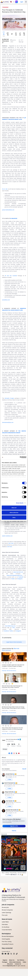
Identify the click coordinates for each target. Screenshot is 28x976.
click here (10, 543)
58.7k (13, 744)
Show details (19, 503)
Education (10, 964)
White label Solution (15, 962)
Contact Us (7, 874)
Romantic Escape (9, 398)
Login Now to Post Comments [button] (14, 642)
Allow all (14, 507)
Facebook (20, 577)
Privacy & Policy (13, 872)
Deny (14, 517)
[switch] (24, 487)
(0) (16, 35)
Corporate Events (7, 929)
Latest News (5, 922)
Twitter (13, 578)
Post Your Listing (6, 941)
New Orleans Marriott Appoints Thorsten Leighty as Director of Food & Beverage (12, 728)
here (13, 627)
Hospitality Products (7, 944)
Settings (7, 872)
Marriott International (5, 40)
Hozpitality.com (10, 965)
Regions (5, 960)
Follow (9, 779)
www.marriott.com (18, 572)
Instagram (19, 578)
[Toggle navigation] (25, 1)
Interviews (5, 924)
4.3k (8, 744)
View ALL (14, 830)
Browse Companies (7, 910)
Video (24, 962)
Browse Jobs (5, 907)
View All (24, 768)
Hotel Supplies (6, 939)
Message (5, 749)
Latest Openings (6, 912)
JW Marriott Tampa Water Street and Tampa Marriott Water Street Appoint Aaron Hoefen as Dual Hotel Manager (13, 707)
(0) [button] (3, 34)
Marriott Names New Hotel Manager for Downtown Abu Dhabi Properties (12, 686)
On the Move (5, 927)
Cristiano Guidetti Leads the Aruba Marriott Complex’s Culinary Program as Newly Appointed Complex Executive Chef (13, 665)
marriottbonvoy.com (10, 626)
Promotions (5, 7)
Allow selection (14, 512)
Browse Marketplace (8, 936)
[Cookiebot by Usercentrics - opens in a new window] (20, 457)
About (3, 872)
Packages (4, 962)
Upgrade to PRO (14, 826)
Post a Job (4, 915)
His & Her (5, 189)
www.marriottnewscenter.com (14, 575)
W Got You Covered (11, 275)
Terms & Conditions (21, 872)
